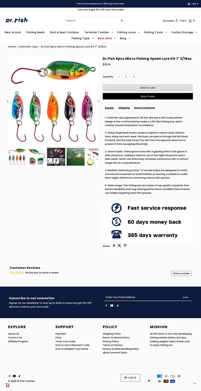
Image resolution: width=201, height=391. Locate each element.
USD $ (195, 3)
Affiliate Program (18, 341)
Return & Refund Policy (116, 337)
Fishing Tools (153, 32)
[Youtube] (111, 306)
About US (13, 333)
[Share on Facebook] (114, 246)
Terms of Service (113, 345)
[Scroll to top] (194, 383)
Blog (123, 38)
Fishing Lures (126, 32)
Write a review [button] (181, 273)
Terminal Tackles (96, 32)
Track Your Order (65, 341)
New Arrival (13, 32)
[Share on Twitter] (119, 246)
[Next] (98, 101)
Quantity (108, 76)
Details (109, 108)
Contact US (15, 337)
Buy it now (148, 96)
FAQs (58, 337)
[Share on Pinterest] (125, 246)
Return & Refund (144, 108)
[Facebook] (106, 306)
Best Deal (105, 38)
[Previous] (7, 101)
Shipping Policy (112, 333)
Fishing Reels (35, 32)
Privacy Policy (111, 341)
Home (12, 46)
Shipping (124, 108)
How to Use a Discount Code (72, 345)
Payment (60, 333)
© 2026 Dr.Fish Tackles (21, 381)
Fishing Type (81, 38)
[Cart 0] (7, 385)
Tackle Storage (182, 32)
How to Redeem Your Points (71, 349)
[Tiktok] (117, 306)
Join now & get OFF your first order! (100, 9)
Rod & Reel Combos (64, 32)
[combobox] (91, 20)
